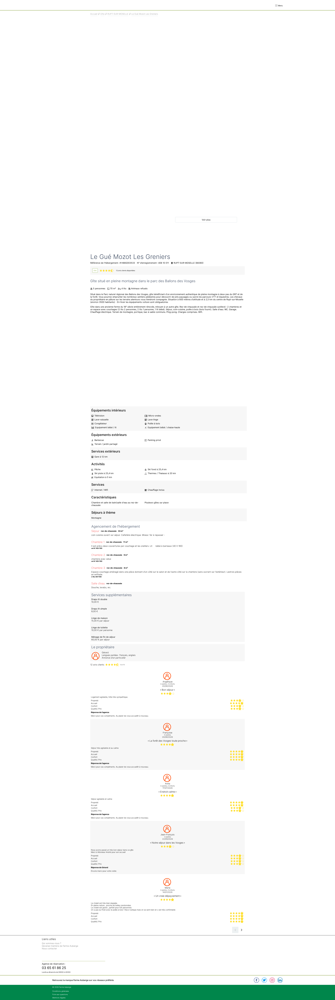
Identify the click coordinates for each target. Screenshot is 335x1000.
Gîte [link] (102, 14)
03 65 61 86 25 (54, 968)
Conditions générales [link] (60, 991)
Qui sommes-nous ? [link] (51, 943)
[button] (279, 5)
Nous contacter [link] (49, 948)
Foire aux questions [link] (60, 994)
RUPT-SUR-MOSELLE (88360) (188, 263)
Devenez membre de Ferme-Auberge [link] (60, 946)
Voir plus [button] (206, 219)
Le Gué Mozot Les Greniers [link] (144, 14)
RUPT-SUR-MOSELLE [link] (118, 14)
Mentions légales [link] (59, 998)
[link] (95, 270)
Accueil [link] (93, 14)
